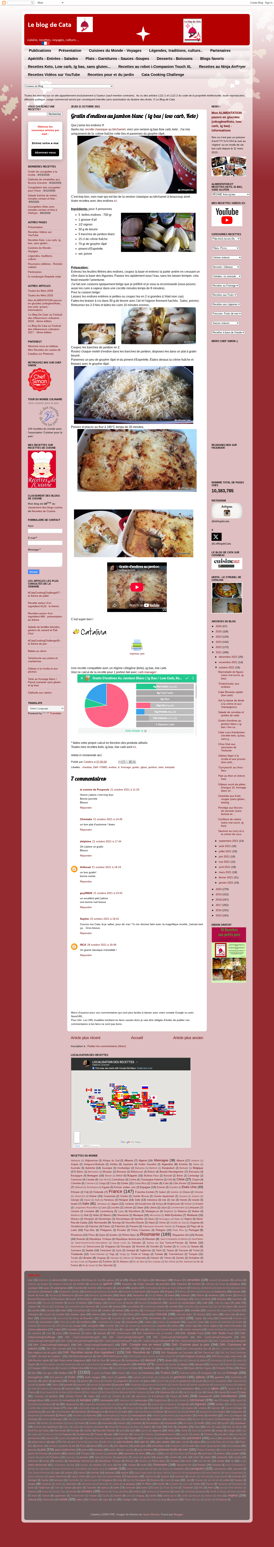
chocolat (161, 1314)
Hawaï (87, 1200)
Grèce (93, 1196)
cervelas (134, 1310)
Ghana (186, 1192)
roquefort (97, 1464)
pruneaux (70, 1457)
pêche (40, 1445)
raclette (173, 1457)
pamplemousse (166, 1434)
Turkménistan (176, 1254)
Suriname (76, 1250)
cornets (213, 1322)
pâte (52, 1441)
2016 (219, 910)
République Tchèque (100, 1239)
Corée (124, 1183)
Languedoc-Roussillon (85, 1207)
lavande (155, 1404)
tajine (79, 1487)
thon (210, 1487)
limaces (131, 1408)
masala (123, 1415)
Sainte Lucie (119, 1243)
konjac (226, 1400)
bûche (82, 1302)
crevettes (72, 1329)
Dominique (92, 1187)
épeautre (160, 1364)
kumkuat (47, 1404)
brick (208, 1298)
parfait (161, 1438)
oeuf (121, 1430)
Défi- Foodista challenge (160, 1348)
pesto (106, 1445)
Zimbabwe (193, 1257)
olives (171, 1430)
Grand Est (80, 1196)
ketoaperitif (205, 1396)
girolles (136, 1381)
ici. (116, 200)
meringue (33, 1419)
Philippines (106, 1230)
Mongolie (89, 1218)
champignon (176, 1310)
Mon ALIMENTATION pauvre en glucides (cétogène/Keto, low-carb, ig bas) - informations (45, 305)
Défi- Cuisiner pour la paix (191, 1344)
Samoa (150, 1243)
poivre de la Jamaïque (231, 1450)
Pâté (64, 1442)
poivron (56, 1453)
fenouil (125, 1368)
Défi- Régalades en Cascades (177, 1352)
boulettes (87, 1299)
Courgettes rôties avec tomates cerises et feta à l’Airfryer (42, 210)
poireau (98, 1449)
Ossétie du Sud (178, 1223)
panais (196, 1434)
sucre (186, 1484)
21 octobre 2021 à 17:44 (106, 841)
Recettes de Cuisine (43, 511)
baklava (35, 1292)
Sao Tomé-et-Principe (172, 1242)
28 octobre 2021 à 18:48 (101, 944)
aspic (46, 1287)
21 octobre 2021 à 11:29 (124, 789)
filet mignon (205, 1368)
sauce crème (78, 1476)
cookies (161, 1322)
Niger (177, 1219)
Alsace (180, 1160)
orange (219, 1430)
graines (223, 1381)
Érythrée (107, 1261)
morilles (44, 1423)
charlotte (236, 1310)
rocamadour (60, 1465)
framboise (148, 1372)
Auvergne (107, 1168)
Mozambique (123, 1218)
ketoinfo (54, 1400)
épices (184, 1364)
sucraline (174, 1484)
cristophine (101, 1329)
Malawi (195, 1211)
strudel (161, 1483)
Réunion (150, 1238)
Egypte (106, 1187)
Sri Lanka (181, 1246)
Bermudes (93, 1172)
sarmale (95, 1472)
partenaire (194, 1438)
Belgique (198, 1167)
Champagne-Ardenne (152, 1179)
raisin (207, 1457)
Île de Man (138, 1262)
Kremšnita (33, 1404)
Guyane (196, 1196)
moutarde (136, 1423)
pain (110, 1434)
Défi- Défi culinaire (56, 1348)
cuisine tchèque (215, 1329)
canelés (148, 1307)
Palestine (120, 1226)
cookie (148, 1322)
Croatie (154, 1183)
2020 (219, 889)
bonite (229, 1295)
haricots (70, 1388)
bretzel (197, 1299)
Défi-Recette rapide (38, 1360)
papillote (74, 1438)
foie (34, 1372)
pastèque (227, 1438)
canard (116, 1306)
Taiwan (170, 1250)
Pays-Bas (89, 1230)
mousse (121, 1423)
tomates (86, 1491)
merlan (45, 1419)
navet (76, 1427)
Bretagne (92, 1175)
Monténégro (105, 1218)
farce (115, 1368)
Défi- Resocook (206, 1352)
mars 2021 (225, 872)
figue (180, 1368)
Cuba (166, 1183)
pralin (42, 1457)
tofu (54, 1491)
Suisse (195, 1246)
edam (239, 1360)
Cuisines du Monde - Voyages (115, 50)
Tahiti (159, 1250)
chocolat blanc (184, 1314)
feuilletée (149, 1367)
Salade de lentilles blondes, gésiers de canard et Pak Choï (44, 630)
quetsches (122, 1457)
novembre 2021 (228, 662)
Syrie (119, 1250)
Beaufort (126, 1292)
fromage (126, 767)
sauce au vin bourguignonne (186, 1473)
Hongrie (123, 1199)
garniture (180, 1377)
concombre (46, 1321)
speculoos (71, 1483)
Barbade (183, 1168)
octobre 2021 (227, 667)
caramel (241, 1306)
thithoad (85, 867)
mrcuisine (188, 1423)
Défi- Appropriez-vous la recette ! (155, 1333)
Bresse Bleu (168, 1299)
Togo (111, 1254)
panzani (50, 1438)
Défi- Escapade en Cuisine (105, 1348)
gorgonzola (185, 1381)
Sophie (84, 918)
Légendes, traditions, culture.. (176, 50)
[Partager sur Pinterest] (134, 762)
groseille (106, 1384)
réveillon (143, 1461)
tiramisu (32, 1491)
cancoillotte (133, 1306)
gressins (81, 1384)
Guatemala (109, 1196)
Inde (137, 1199)
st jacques (129, 1483)
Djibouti (79, 1187)
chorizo (201, 1314)
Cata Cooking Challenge (162, 75)
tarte (116, 1487)
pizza (237, 1445)
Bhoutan (107, 1171)
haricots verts (89, 1388)
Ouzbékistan (77, 1226)
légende (185, 1404)
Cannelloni (189, 1307)
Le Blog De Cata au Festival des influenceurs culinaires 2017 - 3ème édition (44, 329)
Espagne (145, 1187)
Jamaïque (102, 1204)
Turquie (192, 1254)
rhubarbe (174, 1461)
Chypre (196, 1179)
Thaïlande (77, 1254)
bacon (183, 1287)
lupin (239, 1408)
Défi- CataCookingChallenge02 (126, 1337)
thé (200, 1487)
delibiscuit (115, 1360)
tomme (104, 1491)
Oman (162, 1222)
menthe (212, 1415)
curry (59, 1333)
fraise (107, 1372)
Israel (74, 1203)
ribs (209, 1461)
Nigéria (188, 1218)
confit (72, 1322)
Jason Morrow (151, 1514)
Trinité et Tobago (140, 1254)
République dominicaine (128, 1239)
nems (101, 1426)
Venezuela (140, 1257)
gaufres (219, 1377)
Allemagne (161, 1160)
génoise (57, 1380)
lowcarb (229, 1408)
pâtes (196, 1441)
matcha (156, 1415)
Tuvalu (74, 1257)
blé (150, 1295)
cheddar (87, 767)
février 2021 (226, 877)
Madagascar (152, 1211)
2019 (219, 894)
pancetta (238, 1434)
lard (131, 1404)
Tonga (122, 1254)
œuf (132, 1430)
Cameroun (76, 1179)
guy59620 (86, 893)
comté (31, 1322)
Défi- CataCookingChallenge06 (77, 1340)
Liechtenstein (178, 1207)
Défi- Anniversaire (120, 1333)
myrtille (225, 1423)
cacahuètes (189, 1302)
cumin (230, 1329)
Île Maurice (122, 1261)
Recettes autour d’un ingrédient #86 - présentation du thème (45, 616)
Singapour (110, 1246)
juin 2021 (224, 856)
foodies (62, 1372)
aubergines (60, 1287)
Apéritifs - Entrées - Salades (53, 59)
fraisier (134, 1373)
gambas (137, 1377)
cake (237, 1302)
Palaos (106, 1226)
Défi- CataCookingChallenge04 (214, 1337)
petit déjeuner (121, 1445)
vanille (184, 1496)
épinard (199, 1364)
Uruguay (101, 1257)
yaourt (174, 1499)
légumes (200, 1404)
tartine (144, 1487)
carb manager (147, 672)
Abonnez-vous (45, 152)
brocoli (32, 1302)
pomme (99, 1453)
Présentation (70, 50)
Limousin (193, 1207)
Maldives (75, 1215)
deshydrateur (132, 1360)
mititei (170, 1419)
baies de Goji (223, 1288)
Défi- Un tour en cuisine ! (47, 1356)
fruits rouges (92, 1377)
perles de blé (68, 1445)
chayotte (47, 1314)
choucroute (62, 1318)
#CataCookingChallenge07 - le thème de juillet (44, 594)
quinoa (159, 1457)
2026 (219, 626)
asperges (33, 1287)
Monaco (75, 1218)
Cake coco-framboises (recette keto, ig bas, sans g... (231, 735)
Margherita (33, 1415)
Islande (195, 1199)
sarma (81, 1472)
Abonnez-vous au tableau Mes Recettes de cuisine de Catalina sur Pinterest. (44, 350)
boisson (185, 1295)
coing (210, 1318)
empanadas (70, 1364)
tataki (156, 1488)
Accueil (137, 1038)
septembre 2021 (229, 840)
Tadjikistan (145, 1250)
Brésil (119, 1175)
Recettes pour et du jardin (111, 75)
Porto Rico (178, 1230)
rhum (188, 1460)
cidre (128, 1318)
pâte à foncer (77, 1442)
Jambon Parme (73, 1396)
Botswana (194, 1171)
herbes (118, 1389)
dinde (168, 1360)
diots (181, 1360)
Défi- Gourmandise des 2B (196, 1348)
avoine (135, 1287)
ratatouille (222, 1457)
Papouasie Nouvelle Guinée (157, 1226)
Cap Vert (103, 1180)
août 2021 (225, 846)
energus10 (124, 1364)
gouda (199, 1381)
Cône (62, 1322)
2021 (219, 652)
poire (85, 1449)
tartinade (130, 1487)
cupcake (241, 1329)
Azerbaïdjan (123, 1168)
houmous (171, 1389)
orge (243, 1431)
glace (147, 1380)
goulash (211, 1381)
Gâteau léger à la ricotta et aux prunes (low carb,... (231, 759)
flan (231, 1367)
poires (112, 1449)
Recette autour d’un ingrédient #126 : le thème (43, 604)
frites (219, 1373)
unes (128, 1496)
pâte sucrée (182, 1442)
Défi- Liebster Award (226, 1349)
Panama (134, 1226)
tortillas (137, 1491)
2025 (219, 631)
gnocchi (161, 1381)
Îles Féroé (170, 1262)
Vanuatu (114, 1258)
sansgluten (196, 1468)
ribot (200, 1461)
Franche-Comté (144, 1191)
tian (222, 1488)
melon (200, 1415)
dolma (203, 1360)
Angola (74, 1164)
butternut (156, 1302)
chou (215, 1314)
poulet (235, 1453)
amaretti (213, 1280)
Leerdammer (170, 1404)
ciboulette (117, 1318)
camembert (74, 1307)
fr (118, 767)
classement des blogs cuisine (45, 507)
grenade (68, 1384)
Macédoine (134, 1211)
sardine (68, 1472)
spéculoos (86, 1484)
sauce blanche (213, 1473)
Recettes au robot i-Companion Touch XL (154, 67)
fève (162, 1368)
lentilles (220, 1404)
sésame (58, 1480)
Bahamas (140, 1168)
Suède (89, 1250)
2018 (219, 899)
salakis (130, 1469)
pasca (213, 1438)
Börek (239, 1295)
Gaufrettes (236, 1377)
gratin (135, 767)
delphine (85, 841)
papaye (62, 1438)
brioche (221, 1298)
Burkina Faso (151, 1175)
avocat (121, 1287)
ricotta (220, 1460)
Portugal (194, 1229)
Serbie (193, 1242)
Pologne (160, 1229)
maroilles (77, 1415)
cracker (132, 1326)
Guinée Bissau (141, 1196)
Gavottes (33, 1381)
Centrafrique (118, 1179)
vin (114, 1499)
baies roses (240, 1288)
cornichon (226, 1322)
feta (135, 1367)
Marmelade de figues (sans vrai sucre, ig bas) (230, 675)
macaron (65, 1411)
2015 (219, 915)
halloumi (44, 1389)
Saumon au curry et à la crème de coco (231, 832)
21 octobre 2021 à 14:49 (107, 819)
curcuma (36, 1333)
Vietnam (154, 1257)
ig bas (204, 1389)
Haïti (97, 1200)
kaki (128, 1396)
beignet (155, 1291)
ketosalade (106, 1400)
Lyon (121, 1211)
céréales (106, 1310)
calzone (45, 1307)
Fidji (86, 1192)
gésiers (85, 1381)
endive (112, 767)
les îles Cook (77, 1262)
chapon (224, 1310)
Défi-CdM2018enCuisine (109, 1356)
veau (219, 1495)
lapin (122, 1404)
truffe (243, 1491)
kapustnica (141, 1396)
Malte (96, 1215)
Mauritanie (123, 1215)
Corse (113, 1183)
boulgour (102, 1299)
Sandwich (178, 1468)
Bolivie (151, 1171)
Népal (152, 1222)
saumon (165, 1476)
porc (153, 1453)
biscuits (107, 1295)
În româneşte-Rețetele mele (44, 276)
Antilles (114, 1164)
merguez (237, 1415)
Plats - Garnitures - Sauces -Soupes (117, 59)
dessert (150, 1360)
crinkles (88, 1329)
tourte (177, 1491)
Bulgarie (132, 1175)
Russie (199, 1234)
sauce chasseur (36, 1476)
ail (121, 1279)
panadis (184, 1434)
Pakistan (93, 1226)
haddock (241, 1385)
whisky (153, 1500)
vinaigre (127, 1499)
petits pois (140, 1445)
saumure (179, 1476)
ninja (158, 1426)
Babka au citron (37, 650)
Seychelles (76, 1246)
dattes (88, 1333)
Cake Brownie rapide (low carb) (230, 694)
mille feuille (140, 1419)
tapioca (105, 1487)
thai (176, 1487)
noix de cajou (213, 1426)
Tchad (196, 1250)
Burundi (168, 1175)
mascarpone (138, 1415)
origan (35, 1434)
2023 (219, 641)
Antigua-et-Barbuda (94, 1164)
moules (93, 1423)
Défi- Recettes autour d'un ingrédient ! (89, 1352)
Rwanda (80, 1239)
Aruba (196, 1164)
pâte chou (107, 1442)
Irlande (183, 1199)
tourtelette (190, 1491)
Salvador (136, 1242)
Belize (80, 1171)
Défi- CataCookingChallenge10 (229, 1340)
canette (160, 1306)
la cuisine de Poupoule (94, 789)
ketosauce (125, 1400)
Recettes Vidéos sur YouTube (54, 75)
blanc (123, 1295)
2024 (219, 636)
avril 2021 (225, 866)
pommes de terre (134, 1453)
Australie (75, 1168)
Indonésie (152, 1199)
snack (167, 1480)
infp (185, 1392)
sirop (119, 1480)
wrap (163, 1499)
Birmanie (121, 1171)
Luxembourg (106, 1211)
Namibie (139, 1218)
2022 (219, 647)
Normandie (100, 1222)
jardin (104, 1396)
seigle (217, 1476)
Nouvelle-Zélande (134, 1222)
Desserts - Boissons (175, 59)
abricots (57, 1279)
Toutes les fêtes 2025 (40, 295)
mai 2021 (225, 861)
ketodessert (229, 1396)
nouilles (88, 1430)
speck (59, 1484)
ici (134, 747)
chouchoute (46, 1318)
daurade (101, 1333)
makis (137, 1412)
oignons (156, 1430)
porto (166, 1453)
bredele (143, 1299)
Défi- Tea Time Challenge (233, 1353)
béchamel (140, 1291)
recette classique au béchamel (105, 129)
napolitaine (52, 1426)
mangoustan (206, 1412)
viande (62, 1499)
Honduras (109, 1199)
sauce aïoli (162, 1473)
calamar (32, 1306)
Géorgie (75, 1199)
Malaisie (182, 1211)
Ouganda (195, 1222)
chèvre (96, 1314)
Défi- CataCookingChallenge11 (51, 1344)
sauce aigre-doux (143, 1473)
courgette (93, 1325)
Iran (173, 1199)
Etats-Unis (189, 1187)
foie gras (47, 1373)
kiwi (216, 1400)
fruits (71, 1377)
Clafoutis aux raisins (40, 692)
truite (34, 1495)
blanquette (138, 1295)
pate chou (93, 1442)
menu (226, 1415)
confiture (85, 1321)
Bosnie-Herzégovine (171, 1171)
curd (48, 1333)
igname (232, 1389)
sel (225, 1476)
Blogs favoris (212, 59)
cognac (198, 1318)
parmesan (175, 1438)
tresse (202, 1491)
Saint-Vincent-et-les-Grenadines (91, 1243)
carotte (36, 1310)
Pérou (91, 1235)
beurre (236, 1291)
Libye (164, 1207)
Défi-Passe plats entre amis (227, 1356)
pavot (209, 1442)
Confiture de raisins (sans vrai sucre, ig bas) (230, 822)
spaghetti (46, 1484)
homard (130, 1389)
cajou (227, 1302)
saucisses (132, 1476)
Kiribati (188, 1204)
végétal (233, 1495)
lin (179, 1408)
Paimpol (98, 1434)
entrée (141, 1364)
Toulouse (151, 1491)
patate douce (39, 1442)
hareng (57, 1388)
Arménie (183, 1164)
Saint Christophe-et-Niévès (174, 1239)
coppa (190, 1322)
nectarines (88, 1427)
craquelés (161, 1325)
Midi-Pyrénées (173, 1215)
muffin (201, 1423)
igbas (144, 767)
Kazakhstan (144, 1203)
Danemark (197, 1183)
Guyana (183, 1196)
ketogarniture (36, 1400)
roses (110, 1464)
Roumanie (150, 1234)
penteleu (53, 1446)
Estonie (161, 1187)
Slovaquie (125, 1246)
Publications (40, 50)
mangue (220, 1411)
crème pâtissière (38, 1329)
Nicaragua (164, 1219)
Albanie (128, 1160)
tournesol (165, 1491)
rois (72, 1464)
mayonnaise (185, 1415)
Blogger (178, 1514)
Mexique (138, 1215)
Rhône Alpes (129, 1235)
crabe (122, 1326)
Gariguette (164, 1377)
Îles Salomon (186, 1262)
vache (152, 1495)
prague (31, 1457)
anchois (238, 1280)
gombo (172, 1381)
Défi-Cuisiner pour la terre (141, 1356)
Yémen (167, 1257)
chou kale (229, 1314)
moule (81, 1423)
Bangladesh (168, 1168)
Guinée (124, 1196)
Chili (169, 1179)
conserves (131, 1321)
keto (161, 767)
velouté (32, 1499)
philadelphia (158, 1445)
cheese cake (77, 1314)
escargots (241, 1364)
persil (93, 1445)
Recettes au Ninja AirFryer (222, 67)
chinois (145, 1314)
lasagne (142, 1404)
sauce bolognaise (233, 1473)
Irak (164, 1199)
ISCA (83, 944)
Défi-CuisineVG (167, 1356)
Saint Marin (197, 1239)
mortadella (58, 1423)
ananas (225, 1280)
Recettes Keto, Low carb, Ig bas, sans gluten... (69, 67)
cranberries (146, 1326)
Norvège (116, 1222)
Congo (102, 1183)
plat (43, 1449)
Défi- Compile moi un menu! (141, 1344)
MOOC (238, 1419)
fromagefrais (35, 1377)
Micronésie (155, 1215)
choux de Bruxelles (83, 1318)
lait (57, 1404)
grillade (94, 1385)
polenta (71, 1453)
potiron (221, 1453)
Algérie (143, 1160)
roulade (132, 1464)
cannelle (173, 1306)
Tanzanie (183, 1250)
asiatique (234, 1283)
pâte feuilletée (125, 1441)
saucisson (150, 1476)
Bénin (180, 1175)
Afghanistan (91, 1160)
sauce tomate (113, 1476)
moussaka (107, 1423)
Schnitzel (205, 1476)
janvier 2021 (226, 882)
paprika (120, 1438)
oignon (144, 1431)
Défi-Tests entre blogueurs (69, 1360)
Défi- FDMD (100, 767)
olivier (184, 1430)
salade (113, 1468)
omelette (206, 1430)
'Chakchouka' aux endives (228, 685)
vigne (105, 1499)
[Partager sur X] (127, 762)
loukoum (215, 1408)
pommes (112, 1453)
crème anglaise (210, 1325)
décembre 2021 (228, 656)
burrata (130, 1302)
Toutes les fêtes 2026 (40, 290)
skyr (129, 1480)
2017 (219, 904)
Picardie (121, 1230)
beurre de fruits (36, 1295)
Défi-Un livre (98, 1360)
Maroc (107, 1215)
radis (184, 1457)
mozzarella (170, 1423)
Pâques (132, 1438)
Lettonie (128, 1207)
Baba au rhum (169, 1288)
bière (81, 1295)
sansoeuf (237, 1468)
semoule (236, 1476)
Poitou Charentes (140, 1230)
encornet (95, 1364)
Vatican (126, 1258)
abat (30, 1280)
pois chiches (145, 1449)
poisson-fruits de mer (173, 1449)
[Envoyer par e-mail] (120, 762)
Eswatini (173, 1187)
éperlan (173, 1364)
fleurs (243, 1368)
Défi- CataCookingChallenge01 (82, 1337)
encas (84, 1364)
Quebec (113, 1235)
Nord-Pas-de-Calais (38, 1430)
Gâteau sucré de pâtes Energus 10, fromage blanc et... (232, 787)
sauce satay (96, 1476)
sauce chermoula (57, 1476)
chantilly (195, 1310)
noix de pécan (234, 1426)
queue (136, 1457)
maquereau (236, 1411)
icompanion (187, 1388)
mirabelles (156, 1419)
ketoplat (169, 767)
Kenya (159, 1203)
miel (127, 1419)
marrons (91, 1415)
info (177, 1392)
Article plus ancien (188, 1038)
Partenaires (220, 50)
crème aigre (191, 1325)
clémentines (155, 1318)
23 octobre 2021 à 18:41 (104, 918)
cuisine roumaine (192, 1329)
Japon (114, 1203)
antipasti (94, 1284)
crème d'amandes (232, 1325)
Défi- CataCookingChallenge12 (95, 1344)
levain (56, 1407)
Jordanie (129, 1203)
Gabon (162, 1192)
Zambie (180, 1257)
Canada (90, 1179)
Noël (170, 1426)
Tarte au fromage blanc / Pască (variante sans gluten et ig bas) (44, 682)
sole (188, 1480)
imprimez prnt (137, 653)
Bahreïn (153, 1168)
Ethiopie (75, 1192)
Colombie (76, 1183)
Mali (86, 1215)
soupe (31, 1483)
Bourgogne (76, 1175)
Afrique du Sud (111, 1160)
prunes (84, 1457)
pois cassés (126, 1449)
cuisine (152, 1329)
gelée (45, 1381)
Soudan (168, 1246)
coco (181, 1318)
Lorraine (89, 1211)
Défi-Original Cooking (192, 1356)
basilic (114, 1291)
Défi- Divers (78, 1348)
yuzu (198, 1500)
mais (124, 1411)
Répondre (86, 807)
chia (108, 1314)
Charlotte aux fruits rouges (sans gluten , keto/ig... (232, 799)
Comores (90, 1183)
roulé (144, 1464)
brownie (59, 1302)
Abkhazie (75, 1161)
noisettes (182, 1426)
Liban (140, 1207)
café (204, 1302)
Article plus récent (85, 1038)
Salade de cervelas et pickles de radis (231, 714)
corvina (32, 1325)
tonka (126, 1491)
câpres (229, 1306)
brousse (47, 1303)
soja (176, 1480)
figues (191, 1368)
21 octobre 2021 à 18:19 (106, 867)
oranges (231, 1430)
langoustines (72, 1404)
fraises (121, 1373)
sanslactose (220, 1468)
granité (31, 1385)
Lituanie (75, 1211)
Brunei (108, 1176)
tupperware (60, 1495)
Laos (104, 1207)
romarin (84, 1465)
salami (141, 1469)
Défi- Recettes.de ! (138, 1352)
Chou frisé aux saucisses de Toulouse (227, 747)
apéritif (107, 1284)
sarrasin (109, 1472)
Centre (132, 1179)
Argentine (167, 1164)
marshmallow (109, 1415)
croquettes (129, 1329)
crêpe (57, 1329)
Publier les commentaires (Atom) (106, 1046)
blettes (159, 1295)
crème (174, 1325)
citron (139, 1318)
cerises (119, 1310)
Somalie (154, 1246)
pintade (203, 1446)
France (115, 1191)
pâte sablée (163, 1441)
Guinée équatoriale (164, 1196)
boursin (131, 1299)
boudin (72, 1299)
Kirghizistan (173, 1203)
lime (141, 1408)
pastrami (241, 1438)
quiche (146, 1457)
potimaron (207, 1453)
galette (123, 1377)
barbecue (102, 1292)
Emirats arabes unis (125, 1187)
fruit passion (56, 1377)
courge (77, 1325)
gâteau (200, 1377)
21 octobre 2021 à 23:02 (107, 893)
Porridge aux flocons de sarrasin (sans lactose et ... (230, 811)
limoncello (153, 1408)
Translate (55, 713)
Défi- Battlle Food (222, 1333)
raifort (196, 1457)
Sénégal (130, 1250)
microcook (81, 1419)
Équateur (93, 1261)
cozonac (109, 1325)
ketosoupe (141, 1400)
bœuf (171, 1295)
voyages (142, 1500)
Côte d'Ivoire (179, 1183)
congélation (103, 1322)
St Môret (147, 1483)
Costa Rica (140, 1183)
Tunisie (159, 1254)
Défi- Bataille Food (192, 1333)
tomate (73, 1491)
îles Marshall (106, 1265)
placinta (32, 1449)
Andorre (195, 1161)
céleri (63, 1310)
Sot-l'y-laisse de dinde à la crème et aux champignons (231, 703)
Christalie (86, 819)
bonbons (214, 1295)
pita (228, 1446)
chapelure (211, 1310)
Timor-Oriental (97, 1254)
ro (241, 1461)
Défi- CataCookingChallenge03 (170, 1337)
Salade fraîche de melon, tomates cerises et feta (43, 197)
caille (217, 1303)
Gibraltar (198, 1192)
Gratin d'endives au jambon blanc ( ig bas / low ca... (229, 724)
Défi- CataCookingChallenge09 (191, 1340)
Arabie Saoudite (147, 1164)
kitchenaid (197, 1400)
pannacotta (34, 1438)
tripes (234, 1491)
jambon (152, 767)
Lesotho (115, 1207)
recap (46, 1461)
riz (232, 1460)
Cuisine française (169, 1329)
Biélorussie (137, 1171)
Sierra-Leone (93, 1246)
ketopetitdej (69, 1400)
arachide (164, 1283)
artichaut (210, 1284)
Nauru (151, 1218)
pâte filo (144, 1441)
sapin (57, 1472)
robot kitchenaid (37, 1464)
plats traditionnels (65, 1449)
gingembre (122, 1381)
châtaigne (33, 1314)
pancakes (223, 1434)
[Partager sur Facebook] (131, 762)
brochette (237, 1299)
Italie (85, 1203)
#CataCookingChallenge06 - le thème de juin (44, 642)
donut (229, 1360)
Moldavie (192, 1215)
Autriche (90, 1167)
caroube (50, 1310)
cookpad (175, 1321)
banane (47, 1291)
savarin (192, 1476)
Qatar (102, 1235)
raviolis (237, 1457)
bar (77, 1291)
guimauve (151, 1385)
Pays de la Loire (225, 1442)
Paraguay (181, 1226)
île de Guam (89, 1265)
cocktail (170, 1318)
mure (214, 1423)
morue (70, 1423)
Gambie (175, 1192)
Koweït (199, 1203)
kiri (172, 1400)
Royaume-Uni (181, 1234)
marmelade (49, 1415)
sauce (124, 1472)
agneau (110, 1280)
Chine (181, 1179)
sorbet (226, 1480)
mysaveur (240, 1423)
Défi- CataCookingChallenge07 (115, 1340)
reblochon (33, 1461)
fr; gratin (96, 1373)
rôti (119, 1464)
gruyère (119, 1384)
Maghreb (168, 1211)
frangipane (206, 1373)
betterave (220, 1291)
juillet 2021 (225, 851)
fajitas (105, 1368)
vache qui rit (170, 1495)
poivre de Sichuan (38, 1453)
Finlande (98, 1191)
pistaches (215, 1445)
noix (197, 1426)
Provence (76, 1234)
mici (70, 1419)
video (80, 1499)
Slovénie (140, 1246)
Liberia (153, 1207)
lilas (120, 1408)
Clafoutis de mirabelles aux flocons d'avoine (44, 181)
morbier (32, 1423)
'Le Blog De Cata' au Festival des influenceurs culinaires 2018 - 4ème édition (45, 318)
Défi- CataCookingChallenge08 (154, 1340)
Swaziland (105, 1250)
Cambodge (193, 1175)
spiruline (100, 1484)
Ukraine (87, 1257)
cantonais (204, 1307)
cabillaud (173, 1303)
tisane (45, 1491)
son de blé (213, 1480)
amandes (193, 1280)
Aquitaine (128, 1164)
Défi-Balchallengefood (80, 1356)
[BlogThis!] (123, 762)
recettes (59, 1461)
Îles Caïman (154, 1262)
